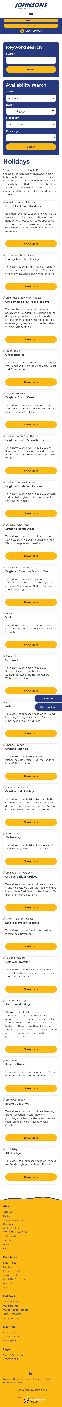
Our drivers (9, 1287)
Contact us (8, 1216)
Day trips (9, 1326)
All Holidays (13, 1153)
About (7, 1206)
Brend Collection (17, 1104)
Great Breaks (14, 355)
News (6, 1244)
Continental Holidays (20, 791)
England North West (19, 529)
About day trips (11, 1332)
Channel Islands (16, 749)
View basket (31, 26)
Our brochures (10, 1306)
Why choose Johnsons (14, 1220)
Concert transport (12, 1336)
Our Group (8, 1224)
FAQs (6, 1248)
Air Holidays (13, 837)
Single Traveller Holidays (22, 923)
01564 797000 (34, 31)
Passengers (13, 131)
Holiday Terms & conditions (31, 1390)
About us (7, 1212)
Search (10, 54)
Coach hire (10, 1257)
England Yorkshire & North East (27, 571)
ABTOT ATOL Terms (13, 1359)
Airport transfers (11, 1275)
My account (31, 20)
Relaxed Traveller (17, 962)
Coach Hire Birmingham (15, 1279)
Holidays (9, 1296)
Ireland (10, 706)
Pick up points (10, 1340)
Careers (7, 1240)
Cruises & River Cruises (21, 877)
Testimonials (9, 1236)
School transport (11, 1271)
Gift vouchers (48, 707)
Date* (10, 105)
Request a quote (11, 1263)
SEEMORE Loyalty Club (15, 1232)
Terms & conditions (12, 1314)
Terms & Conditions (13, 1355)
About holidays (10, 1301)
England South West (19, 397)
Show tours (31, 243)
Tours (9, 92)
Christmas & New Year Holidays (27, 302)
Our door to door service (15, 1310)
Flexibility (12, 118)
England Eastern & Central (24, 486)
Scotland (11, 660)
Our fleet (7, 1283)
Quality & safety (11, 1228)
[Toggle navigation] (31, 13)
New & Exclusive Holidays (23, 206)
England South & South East (25, 440)
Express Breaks (16, 1064)
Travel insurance (11, 1318)
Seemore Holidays (18, 1004)
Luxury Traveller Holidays (23, 259)
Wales (9, 617)
